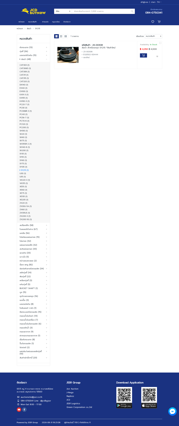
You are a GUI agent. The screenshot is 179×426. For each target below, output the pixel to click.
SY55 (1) (23, 157)
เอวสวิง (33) (25, 252)
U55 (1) (23, 176)
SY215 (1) (25, 170)
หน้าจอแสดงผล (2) (28, 260)
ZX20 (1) (23, 203)
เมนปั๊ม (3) (24, 300)
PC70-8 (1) (24, 121)
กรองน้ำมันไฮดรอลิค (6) (30, 323)
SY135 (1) (23, 167)
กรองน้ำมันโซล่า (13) (28, 315)
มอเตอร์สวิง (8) (26, 304)
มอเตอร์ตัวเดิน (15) (28, 55)
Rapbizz (70, 396)
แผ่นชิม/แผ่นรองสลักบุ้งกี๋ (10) (31, 352)
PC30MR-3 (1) (26, 111)
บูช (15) (23, 292)
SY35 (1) (23, 153)
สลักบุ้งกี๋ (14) (25, 272)
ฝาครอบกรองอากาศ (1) (30, 335)
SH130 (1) (24, 130)
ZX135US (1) (25, 212)
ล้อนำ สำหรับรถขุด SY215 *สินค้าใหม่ (98, 47)
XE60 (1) (23, 190)
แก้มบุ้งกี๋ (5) (25, 284)
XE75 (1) (23, 193)
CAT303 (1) (24, 65)
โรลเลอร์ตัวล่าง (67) (28, 229)
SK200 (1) (24, 150)
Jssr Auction (72, 388)
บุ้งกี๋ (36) (24, 51)
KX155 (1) (24, 98)
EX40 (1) (23, 88)
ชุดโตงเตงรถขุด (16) (29, 296)
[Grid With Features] (65, 36)
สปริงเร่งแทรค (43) (28, 248)
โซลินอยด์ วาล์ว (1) (28, 308)
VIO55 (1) (24, 183)
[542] (160, 43)
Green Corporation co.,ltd (79, 407)
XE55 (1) (23, 186)
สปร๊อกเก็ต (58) (26, 225)
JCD (68, 399)
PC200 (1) (24, 127)
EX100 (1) (24, 91)
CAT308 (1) (24, 71)
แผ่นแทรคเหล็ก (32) (28, 245)
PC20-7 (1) (24, 104)
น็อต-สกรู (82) (26, 264)
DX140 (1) (24, 84)
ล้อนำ (29, 28)
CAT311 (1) (24, 75)
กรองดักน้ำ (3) (26, 327)
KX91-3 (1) (24, 94)
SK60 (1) (23, 137)
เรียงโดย (140, 36)
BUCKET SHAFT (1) (29, 288)
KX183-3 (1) (24, 101)
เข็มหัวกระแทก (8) (27, 339)
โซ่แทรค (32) (25, 241)
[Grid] (61, 36)
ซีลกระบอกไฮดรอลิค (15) (30, 312)
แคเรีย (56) (24, 233)
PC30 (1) (23, 107)
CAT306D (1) (25, 68)
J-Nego (70, 392)
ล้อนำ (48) (26, 59)
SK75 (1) (23, 140)
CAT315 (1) (24, 78)
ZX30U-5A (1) (26, 206)
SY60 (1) (23, 160)
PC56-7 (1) (24, 117)
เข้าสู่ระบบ (144, 2)
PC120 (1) (24, 124)
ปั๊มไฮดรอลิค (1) (27, 343)
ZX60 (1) (23, 209)
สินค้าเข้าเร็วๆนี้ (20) (28, 357)
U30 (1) (23, 173)
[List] (56, 36)
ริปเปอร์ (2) (24, 347)
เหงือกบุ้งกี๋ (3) (26, 280)
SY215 (37, 28)
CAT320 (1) (24, 81)
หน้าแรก (20, 28)
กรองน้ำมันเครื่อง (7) (29, 319)
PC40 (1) (23, 114)
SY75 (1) (23, 163)
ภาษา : (155, 2)
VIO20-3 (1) (25, 180)
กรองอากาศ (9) (26, 331)
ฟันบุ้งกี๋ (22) (25, 276)
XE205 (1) (24, 199)
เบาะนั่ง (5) (24, 256)
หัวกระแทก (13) (26, 47)
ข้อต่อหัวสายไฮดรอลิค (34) (32, 268)
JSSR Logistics (73, 403)
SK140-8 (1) (25, 147)
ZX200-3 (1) (25, 216)
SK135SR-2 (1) (25, 144)
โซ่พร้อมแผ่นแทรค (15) (29, 237)
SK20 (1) (23, 134)
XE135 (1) (23, 196)
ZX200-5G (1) (26, 219)
